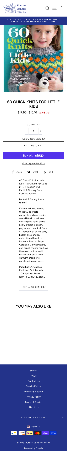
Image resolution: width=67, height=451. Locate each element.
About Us (33, 407)
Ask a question (33, 287)
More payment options (33, 163)
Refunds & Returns (33, 391)
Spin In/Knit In (33, 386)
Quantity (33, 125)
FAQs (33, 375)
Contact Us (34, 381)
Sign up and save (33, 417)
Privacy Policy (33, 396)
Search (33, 370)
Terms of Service (33, 402)
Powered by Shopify (33, 448)
